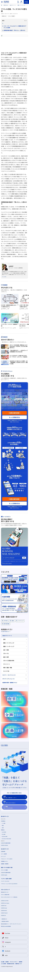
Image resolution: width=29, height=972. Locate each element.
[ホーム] (1, 5)
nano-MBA (4, 832)
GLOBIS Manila (4, 910)
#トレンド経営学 (11, 16)
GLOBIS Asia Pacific (4, 900)
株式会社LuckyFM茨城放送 (6, 926)
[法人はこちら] (26, 2)
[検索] (18, 2)
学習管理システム (4, 861)
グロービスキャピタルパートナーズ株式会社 (9, 897)
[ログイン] (21, 2)
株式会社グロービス (4, 892)
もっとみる (4, 276)
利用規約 (7, 961)
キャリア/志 (6, 671)
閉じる (25, 20)
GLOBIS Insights (4, 875)
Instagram (8, 942)
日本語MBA (3, 821)
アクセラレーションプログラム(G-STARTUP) (9, 883)
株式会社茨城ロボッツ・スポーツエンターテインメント (11, 923)
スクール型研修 (4, 854)
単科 (10, 802)
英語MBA (3, 830)
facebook (7, 951)
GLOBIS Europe (4, 908)
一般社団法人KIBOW (5, 921)
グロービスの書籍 (4, 870)
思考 (4, 639)
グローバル (6, 653)
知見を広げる (6, 5)
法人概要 (2, 961)
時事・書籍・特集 (7, 667)
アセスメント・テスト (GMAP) (6, 858)
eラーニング (3, 856)
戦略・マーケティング (21, 5)
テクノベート (6, 664)
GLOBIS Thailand (4, 913)
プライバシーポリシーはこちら (7, 563)
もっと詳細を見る (14, 417)
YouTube (7, 933)
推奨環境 (20, 961)
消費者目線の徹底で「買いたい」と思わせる (14, 30)
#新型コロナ (4, 16)
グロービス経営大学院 (8, 660)
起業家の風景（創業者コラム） (10, 682)
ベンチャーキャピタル (5, 881)
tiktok (6, 938)
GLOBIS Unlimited (4, 845)
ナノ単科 (8, 807)
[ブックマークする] (17, 304)
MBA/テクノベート (13, 5)
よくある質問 (3, 963)
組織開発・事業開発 (4, 863)
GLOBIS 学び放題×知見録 (5, 843)
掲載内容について (18, 963)
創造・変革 (6, 657)
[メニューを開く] (2, 2)
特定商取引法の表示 (10, 963)
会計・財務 (6, 650)
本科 (10, 797)
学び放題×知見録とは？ (5, 631)
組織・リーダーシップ (8, 646)
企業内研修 (3, 851)
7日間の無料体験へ (14, 413)
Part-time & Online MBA (6, 838)
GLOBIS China (3, 905)
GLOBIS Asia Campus (5, 903)
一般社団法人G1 (4, 919)
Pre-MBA (3, 834)
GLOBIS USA (3, 915)
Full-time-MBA (4, 836)
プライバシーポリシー (14, 961)
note (6, 955)
